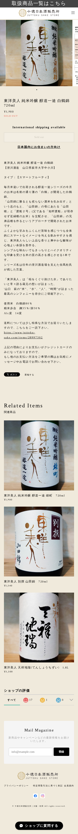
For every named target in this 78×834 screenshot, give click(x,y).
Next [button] (72, 53)
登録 (61, 751)
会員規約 (69, 785)
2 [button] (39, 89)
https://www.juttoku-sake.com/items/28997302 (23, 335)
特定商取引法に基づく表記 (48, 785)
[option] (39, 53)
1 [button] (36, 89)
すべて (11, 699)
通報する (30, 375)
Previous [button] (6, 53)
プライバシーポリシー (16, 785)
